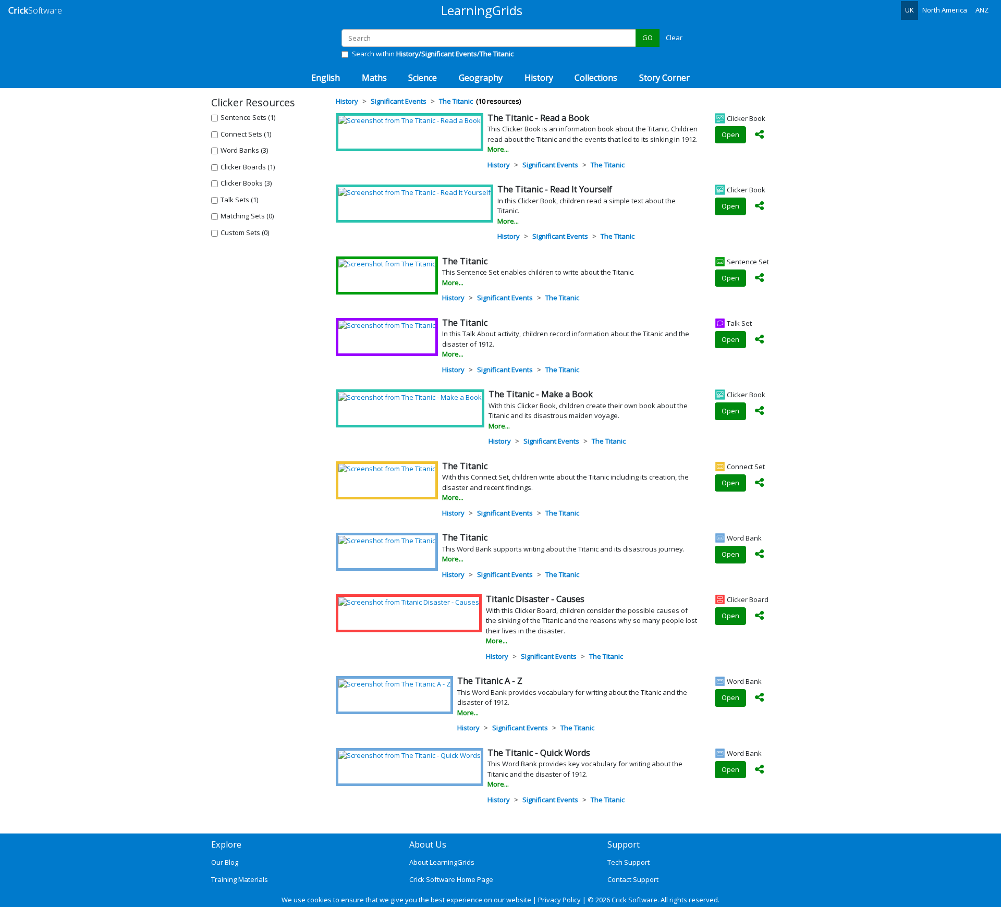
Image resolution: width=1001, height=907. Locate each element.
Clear (674, 37)
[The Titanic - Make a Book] (410, 396)
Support (623, 844)
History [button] (538, 77)
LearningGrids (481, 10)
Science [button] (422, 77)
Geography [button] (481, 77)
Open (730, 134)
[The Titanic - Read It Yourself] (414, 192)
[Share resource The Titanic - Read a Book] (760, 135)
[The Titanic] (386, 263)
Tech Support (628, 862)
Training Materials (239, 879)
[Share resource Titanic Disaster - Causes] (760, 616)
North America (944, 10)
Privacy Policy (559, 899)
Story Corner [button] (664, 77)
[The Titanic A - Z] (394, 683)
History (498, 164)
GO (647, 37)
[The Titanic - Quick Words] (409, 755)
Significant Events (550, 164)
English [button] (325, 77)
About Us (427, 844)
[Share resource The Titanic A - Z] (760, 698)
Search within (433, 53)
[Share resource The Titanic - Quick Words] (760, 770)
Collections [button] (596, 77)
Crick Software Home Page (451, 879)
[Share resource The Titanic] (760, 278)
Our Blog (224, 862)
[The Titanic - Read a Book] (409, 120)
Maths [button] (374, 77)
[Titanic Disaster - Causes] (408, 601)
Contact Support (632, 879)
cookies (319, 899)
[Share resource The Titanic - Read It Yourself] (760, 206)
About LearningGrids (441, 862)
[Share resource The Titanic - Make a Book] (760, 411)
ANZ (981, 10)
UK (909, 10)
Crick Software (634, 899)
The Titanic (608, 164)
